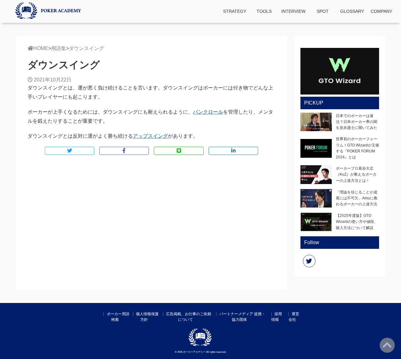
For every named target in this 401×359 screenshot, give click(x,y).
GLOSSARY (352, 11)
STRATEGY (234, 11)
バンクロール (208, 112)
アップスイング (150, 136)
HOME (40, 48)
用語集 (58, 48)
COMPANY (381, 11)
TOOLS (264, 11)
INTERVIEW (293, 11)
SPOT (323, 11)
